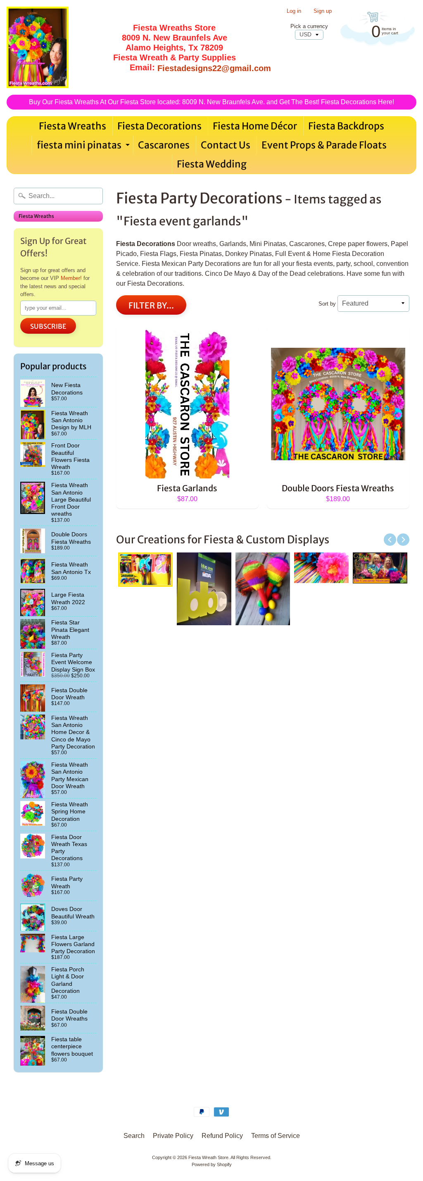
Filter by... (151, 305)
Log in (294, 11)
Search (134, 1135)
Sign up (323, 11)
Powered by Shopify (212, 1164)
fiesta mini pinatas (84, 147)
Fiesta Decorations (159, 126)
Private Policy (173, 1135)
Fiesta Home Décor (255, 126)
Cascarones (164, 145)
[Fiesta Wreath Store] (38, 47)
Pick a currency (309, 26)
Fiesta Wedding (212, 164)
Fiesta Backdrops (346, 126)
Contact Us (225, 145)
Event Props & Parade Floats (324, 145)
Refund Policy (222, 1135)
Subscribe (48, 326)
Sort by (327, 304)
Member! (71, 278)
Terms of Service (275, 1135)
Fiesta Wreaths (72, 126)
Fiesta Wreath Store (208, 1157)
